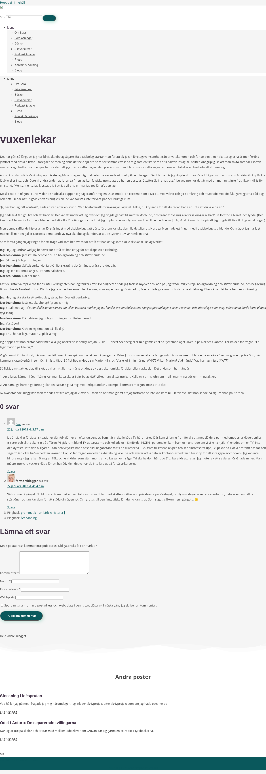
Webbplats (7, 597)
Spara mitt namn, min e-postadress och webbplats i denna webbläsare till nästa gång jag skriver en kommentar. (80, 605)
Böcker (19, 43)
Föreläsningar (23, 38)
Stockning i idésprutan (21, 696)
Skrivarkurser (22, 48)
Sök (2, 17)
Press (18, 59)
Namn (5, 581)
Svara (11, 472)
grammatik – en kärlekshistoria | (43, 513)
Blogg (18, 70)
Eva (18, 424)
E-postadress (10, 589)
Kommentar (9, 573)
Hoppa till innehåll (12, 3)
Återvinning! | (30, 518)
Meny (10, 27)
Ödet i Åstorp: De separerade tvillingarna (38, 722)
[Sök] (49, 18)
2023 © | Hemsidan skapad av (133, 768)
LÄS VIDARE (8, 712)
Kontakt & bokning (26, 65)
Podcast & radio (24, 54)
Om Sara (20, 32)
